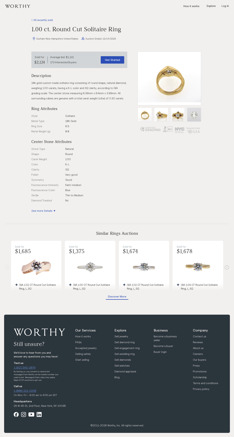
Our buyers (199, 359)
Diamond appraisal (125, 371)
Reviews (198, 342)
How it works (191, 6)
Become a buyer (163, 346)
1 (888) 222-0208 (25, 390)
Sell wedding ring (124, 354)
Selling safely (83, 354)
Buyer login (160, 351)
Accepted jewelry (86, 348)
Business (161, 330)
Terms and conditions (205, 383)
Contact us (199, 336)
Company (200, 330)
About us (198, 348)
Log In (225, 6)
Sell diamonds (122, 359)
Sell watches (122, 365)
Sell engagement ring (127, 348)
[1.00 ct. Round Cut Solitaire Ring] (169, 78)
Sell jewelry (121, 336)
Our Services (85, 330)
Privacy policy (201, 389)
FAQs (78, 342)
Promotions (200, 371)
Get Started (112, 60)
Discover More (117, 296)
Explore (120, 330)
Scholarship (200, 377)
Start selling (82, 359)
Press (196, 365)
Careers (198, 354)
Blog (117, 377)
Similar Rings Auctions (117, 233)
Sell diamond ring (124, 342)
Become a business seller (165, 338)
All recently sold (43, 20)
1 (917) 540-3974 (24, 367)
